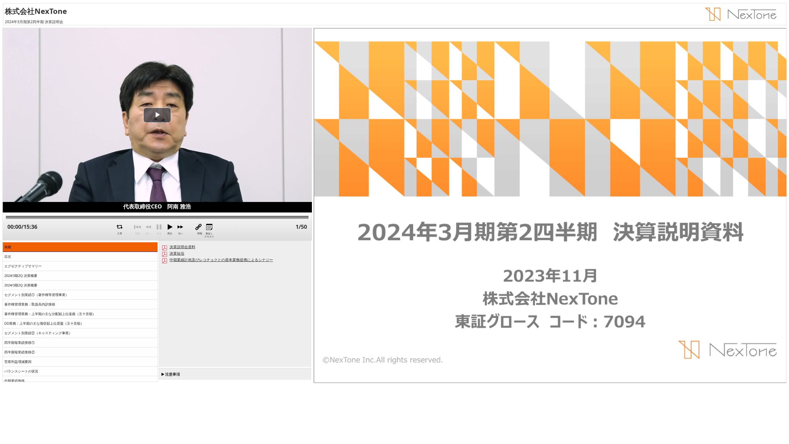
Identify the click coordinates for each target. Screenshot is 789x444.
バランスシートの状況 (21, 371)
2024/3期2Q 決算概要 (20, 275)
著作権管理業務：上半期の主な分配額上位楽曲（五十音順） (50, 313)
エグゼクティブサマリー (23, 266)
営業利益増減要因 (17, 361)
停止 (159, 233)
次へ (180, 233)
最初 (137, 233)
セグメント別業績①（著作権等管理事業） (36, 294)
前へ (148, 233)
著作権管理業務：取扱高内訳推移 (29, 304)
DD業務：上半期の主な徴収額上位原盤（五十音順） (44, 323)
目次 (7, 256)
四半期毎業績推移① (19, 342)
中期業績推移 (14, 380)
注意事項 (172, 374)
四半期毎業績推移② (19, 352)
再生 (169, 233)
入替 (119, 233)
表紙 (7, 247)
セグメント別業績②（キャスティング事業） (38, 333)
